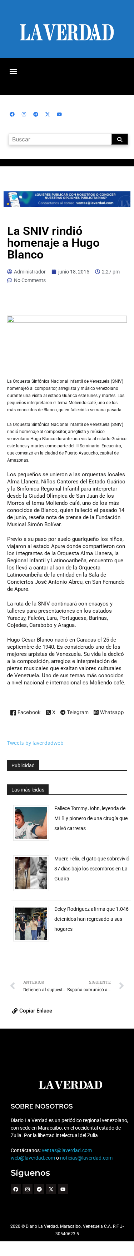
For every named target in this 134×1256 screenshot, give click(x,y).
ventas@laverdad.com (67, 1150)
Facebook (28, 712)
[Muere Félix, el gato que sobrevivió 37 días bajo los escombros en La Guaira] (33, 891)
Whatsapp (111, 712)
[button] (13, 71)
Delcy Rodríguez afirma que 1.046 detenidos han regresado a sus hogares (91, 919)
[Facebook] (12, 114)
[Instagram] (24, 114)
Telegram (77, 712)
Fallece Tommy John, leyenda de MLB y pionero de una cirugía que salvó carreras (91, 818)
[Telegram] (36, 114)
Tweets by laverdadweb (35, 742)
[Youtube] (59, 114)
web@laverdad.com (33, 1158)
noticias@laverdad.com (86, 1158)
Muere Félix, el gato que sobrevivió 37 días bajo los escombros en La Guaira (91, 868)
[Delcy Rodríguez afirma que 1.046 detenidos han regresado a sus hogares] (33, 941)
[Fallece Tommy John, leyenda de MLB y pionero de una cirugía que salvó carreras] (33, 840)
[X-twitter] (48, 114)
